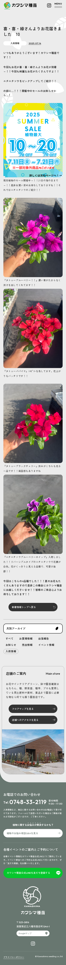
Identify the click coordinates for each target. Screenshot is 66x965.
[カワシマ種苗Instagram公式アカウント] (33, 944)
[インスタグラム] (49, 5)
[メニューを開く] (58, 5)
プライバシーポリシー (13, 957)
